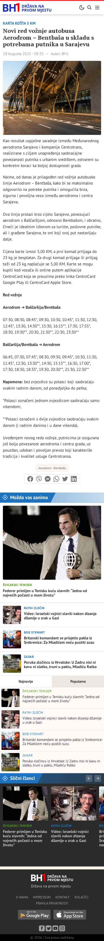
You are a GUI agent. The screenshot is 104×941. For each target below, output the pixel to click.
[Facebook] (42, 928)
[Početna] (27, 7)
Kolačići (81, 897)
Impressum (42, 897)
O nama (22, 897)
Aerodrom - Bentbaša (52, 468)
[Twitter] (49, 928)
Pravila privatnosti (52, 903)
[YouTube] (55, 928)
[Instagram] (62, 928)
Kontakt (62, 897)
